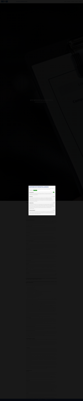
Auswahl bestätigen (31, 190)
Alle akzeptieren (35, 190)
